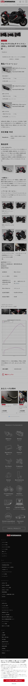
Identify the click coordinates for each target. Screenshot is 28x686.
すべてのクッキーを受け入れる (14, 680)
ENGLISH (14, 683)
